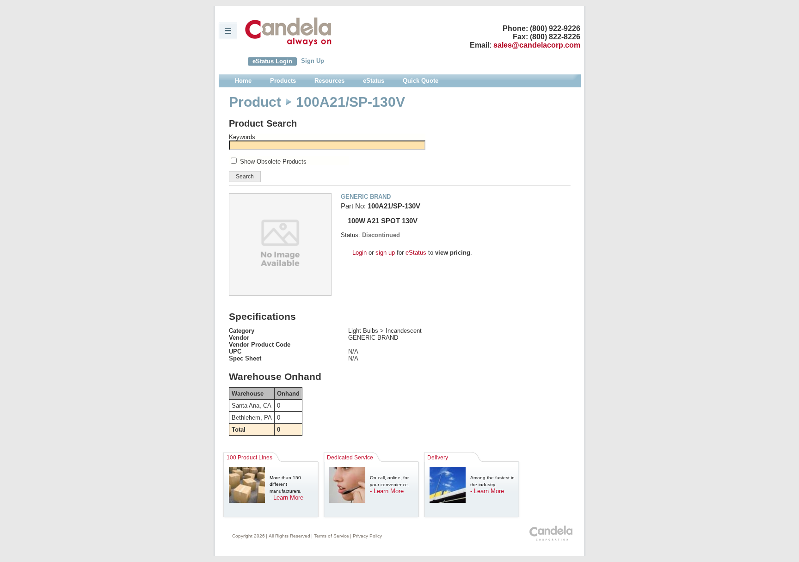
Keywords (242, 137)
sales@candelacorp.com (536, 45)
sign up (385, 252)
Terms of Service (331, 535)
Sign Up (312, 60)
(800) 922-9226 (555, 28)
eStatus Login (272, 61)
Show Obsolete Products (273, 161)
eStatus (416, 252)
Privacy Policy (367, 535)
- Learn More (286, 497)
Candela (288, 31)
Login (359, 252)
